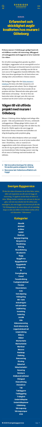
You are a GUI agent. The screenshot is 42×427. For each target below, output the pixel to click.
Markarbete (21, 341)
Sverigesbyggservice (16, 423)
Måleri (21, 338)
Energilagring (21, 273)
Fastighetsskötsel (20, 282)
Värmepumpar (21, 411)
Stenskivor (20, 385)
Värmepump (21, 408)
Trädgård (21, 397)
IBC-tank (21, 300)
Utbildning (21, 405)
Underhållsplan (21, 399)
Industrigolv (21, 303)
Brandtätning (21, 250)
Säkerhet (21, 364)
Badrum (21, 235)
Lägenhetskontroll (21, 329)
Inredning (21, 311)
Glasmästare (21, 288)
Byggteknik (21, 264)
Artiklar (21, 229)
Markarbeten (21, 344)
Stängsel (21, 379)
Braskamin (21, 253)
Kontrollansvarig (21, 326)
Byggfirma (21, 259)
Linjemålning (21, 332)
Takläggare (21, 391)
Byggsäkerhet (21, 262)
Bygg (21, 256)
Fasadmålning (21, 279)
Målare (21, 335)
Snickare (21, 373)
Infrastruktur (21, 306)
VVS (21, 414)
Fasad (21, 276)
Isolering (21, 314)
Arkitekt (21, 226)
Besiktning (21, 244)
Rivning (21, 361)
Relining (21, 355)
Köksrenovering (21, 323)
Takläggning (21, 394)
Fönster (21, 285)
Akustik (21, 223)
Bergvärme (21, 241)
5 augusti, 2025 (27, 39)
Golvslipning (21, 294)
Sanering (21, 370)
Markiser (21, 347)
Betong (21, 247)
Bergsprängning (21, 238)
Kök (20, 320)
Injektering (20, 308)
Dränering (21, 267)
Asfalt (20, 232)
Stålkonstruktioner (21, 376)
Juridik (21, 317)
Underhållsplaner (21, 402)
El (21, 270)
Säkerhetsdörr (21, 367)
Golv (21, 291)
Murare (21, 17)
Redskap (21, 352)
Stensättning (21, 382)
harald (15, 39)
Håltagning (21, 297)
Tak (21, 388)
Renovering (21, 358)
